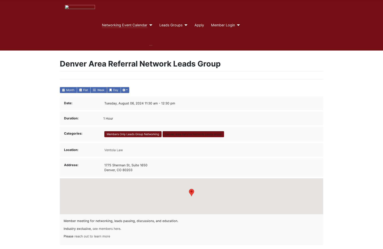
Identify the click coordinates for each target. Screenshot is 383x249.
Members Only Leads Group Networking (133, 134)
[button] (125, 90)
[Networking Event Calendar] (149, 25)
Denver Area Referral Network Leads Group (193, 134)
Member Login (223, 25)
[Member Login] (237, 25)
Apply (199, 25)
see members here (106, 229)
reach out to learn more (92, 236)
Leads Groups (171, 25)
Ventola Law (113, 150)
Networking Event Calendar (124, 25)
